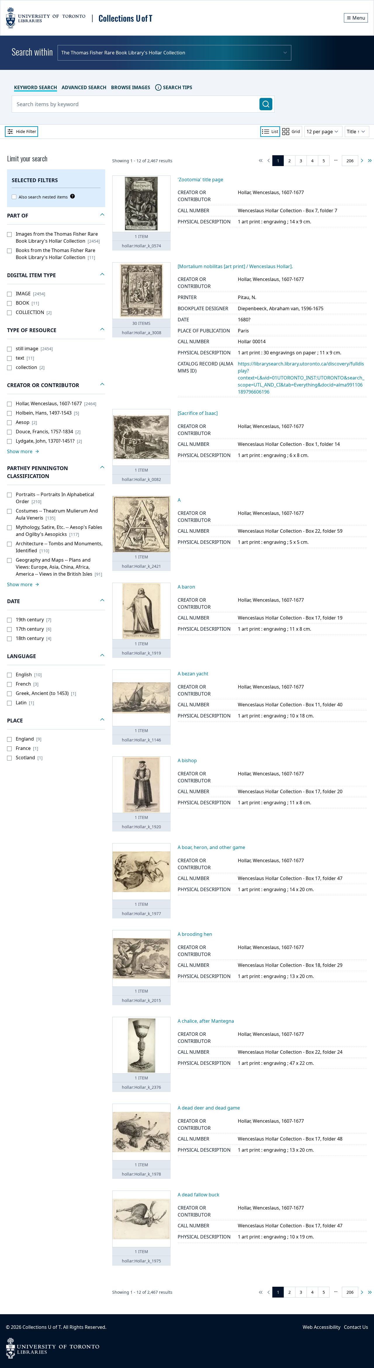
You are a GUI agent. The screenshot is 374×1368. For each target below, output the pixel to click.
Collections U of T (41, 1327)
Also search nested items (43, 197)
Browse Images (130, 87)
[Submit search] (265, 104)
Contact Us (356, 1327)
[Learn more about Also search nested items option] (71, 196)
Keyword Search (35, 87)
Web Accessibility (321, 1327)
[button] (56, 216)
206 (350, 160)
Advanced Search (84, 87)
